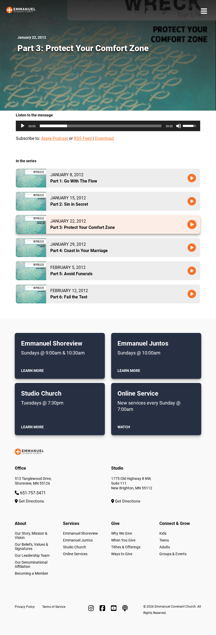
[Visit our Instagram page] (91, 608)
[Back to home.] (20, 11)
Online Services (75, 554)
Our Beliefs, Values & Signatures (31, 546)
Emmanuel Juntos (78, 540)
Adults (164, 547)
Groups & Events (172, 554)
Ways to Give (121, 554)
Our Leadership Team (32, 555)
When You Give (123, 540)
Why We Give (121, 533)
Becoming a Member (31, 573)
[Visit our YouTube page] (114, 608)
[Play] (22, 126)
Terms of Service (53, 607)
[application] (108, 126)
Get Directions (31, 501)
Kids (162, 533)
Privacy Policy (25, 607)
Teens (164, 540)
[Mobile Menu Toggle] (204, 11)
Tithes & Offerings (125, 547)
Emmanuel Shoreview (80, 533)
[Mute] (178, 126)
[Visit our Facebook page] (103, 608)
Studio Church (74, 547)
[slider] (100, 126)
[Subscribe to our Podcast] (125, 608)
